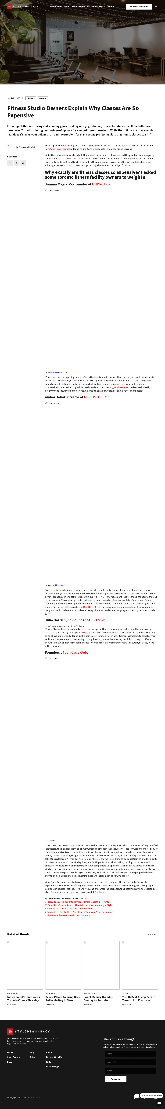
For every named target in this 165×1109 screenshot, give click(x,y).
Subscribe (115, 1079)
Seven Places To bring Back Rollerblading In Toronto (63, 998)
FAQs (48, 1062)
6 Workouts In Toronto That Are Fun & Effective (69, 908)
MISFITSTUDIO (95, 397)
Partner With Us (95, 6)
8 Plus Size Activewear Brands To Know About (68, 915)
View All (153, 934)
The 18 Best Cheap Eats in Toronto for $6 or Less (138, 998)
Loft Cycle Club (76, 652)
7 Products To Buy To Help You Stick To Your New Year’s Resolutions (79, 912)
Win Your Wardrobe (139, 6)
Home (10, 1052)
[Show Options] (144, 1062)
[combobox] (120, 1062)
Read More (11, 1004)
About (82, 6)
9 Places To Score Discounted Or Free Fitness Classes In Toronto (77, 902)
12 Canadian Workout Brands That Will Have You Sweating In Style (78, 905)
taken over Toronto (60, 149)
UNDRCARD (101, 184)
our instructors (121, 387)
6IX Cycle (97, 620)
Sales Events (56, 6)
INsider (111, 6)
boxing (70, 145)
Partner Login (52, 1066)
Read (66, 6)
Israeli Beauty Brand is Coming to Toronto (98, 998)
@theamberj (59, 585)
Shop (74, 6)
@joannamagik (60, 372)
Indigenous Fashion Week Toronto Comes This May (23, 998)
